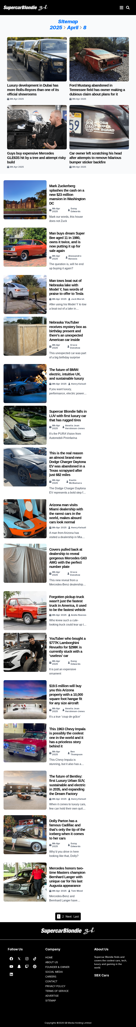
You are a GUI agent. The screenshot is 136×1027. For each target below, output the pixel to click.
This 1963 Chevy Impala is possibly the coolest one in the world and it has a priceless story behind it (67, 737)
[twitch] (27, 966)
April (72, 27)
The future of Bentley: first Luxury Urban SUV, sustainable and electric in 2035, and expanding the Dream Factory (67, 785)
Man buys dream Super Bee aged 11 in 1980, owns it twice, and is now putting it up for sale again (67, 242)
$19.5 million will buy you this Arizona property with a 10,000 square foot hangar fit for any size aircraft (66, 694)
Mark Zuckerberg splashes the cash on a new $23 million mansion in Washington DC (67, 194)
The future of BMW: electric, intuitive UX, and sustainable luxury (66, 374)
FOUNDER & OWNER (57, 966)
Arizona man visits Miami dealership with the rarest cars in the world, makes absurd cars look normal (66, 513)
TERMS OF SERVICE (57, 990)
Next (69, 916)
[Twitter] (19, 958)
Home (49, 957)
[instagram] (27, 958)
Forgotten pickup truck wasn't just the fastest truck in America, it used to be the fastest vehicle (67, 603)
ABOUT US (51, 962)
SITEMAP (50, 1000)
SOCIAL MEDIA (54, 971)
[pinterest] (34, 966)
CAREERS (50, 976)
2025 (56, 27)
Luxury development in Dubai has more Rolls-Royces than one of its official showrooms (33, 89)
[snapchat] (19, 966)
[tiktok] (34, 958)
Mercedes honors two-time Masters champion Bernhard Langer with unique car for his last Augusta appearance (67, 877)
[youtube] (11, 966)
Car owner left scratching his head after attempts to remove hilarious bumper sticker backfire (95, 157)
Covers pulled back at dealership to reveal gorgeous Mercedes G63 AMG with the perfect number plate (68, 558)
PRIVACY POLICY (55, 986)
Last (76, 916)
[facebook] (11, 958)
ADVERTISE (52, 995)
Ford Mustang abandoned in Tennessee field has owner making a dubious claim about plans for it (97, 89)
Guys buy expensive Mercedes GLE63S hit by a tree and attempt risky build (36, 157)
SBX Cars (101, 975)
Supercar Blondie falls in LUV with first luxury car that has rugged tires (68, 415)
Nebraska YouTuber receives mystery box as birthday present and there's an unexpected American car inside (67, 331)
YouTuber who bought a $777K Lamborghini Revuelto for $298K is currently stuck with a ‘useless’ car (67, 647)
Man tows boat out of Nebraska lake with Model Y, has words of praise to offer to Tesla (66, 287)
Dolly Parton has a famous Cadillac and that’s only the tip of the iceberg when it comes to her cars (67, 829)
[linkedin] (11, 974)
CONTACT (51, 981)
